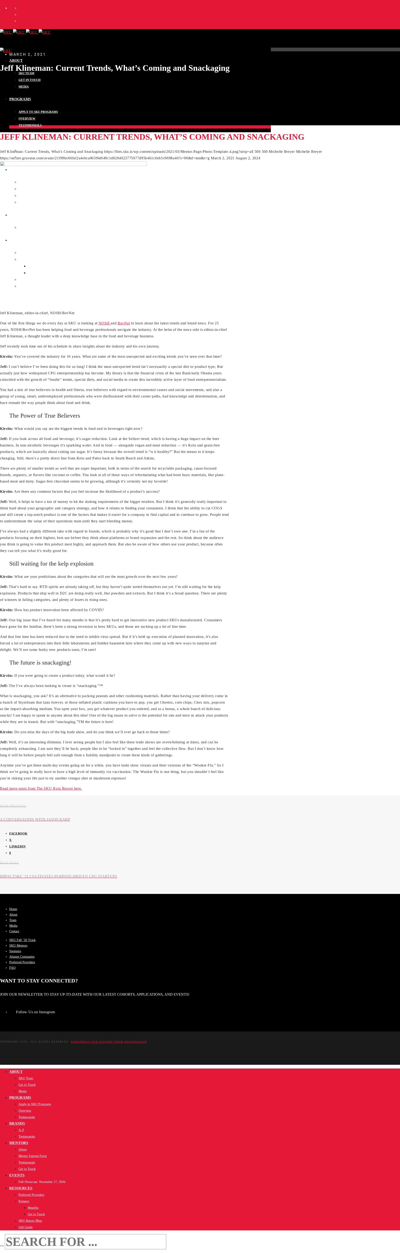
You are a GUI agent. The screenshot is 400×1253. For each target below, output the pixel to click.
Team (12, 920)
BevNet (124, 323)
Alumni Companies (21, 956)
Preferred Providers (22, 962)
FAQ (12, 968)
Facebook (18, 833)
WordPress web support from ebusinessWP (109, 1041)
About (13, 914)
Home (13, 909)
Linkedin (17, 846)
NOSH (105, 323)
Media (13, 925)
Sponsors (15, 951)
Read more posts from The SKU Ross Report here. (41, 788)
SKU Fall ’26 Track (22, 940)
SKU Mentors (18, 945)
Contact (14, 931)
